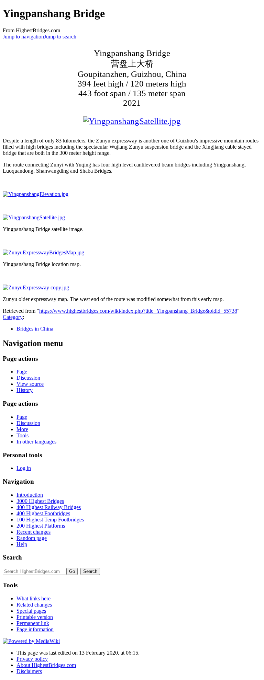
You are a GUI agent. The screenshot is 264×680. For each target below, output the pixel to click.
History (24, 390)
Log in (23, 468)
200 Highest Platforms (40, 526)
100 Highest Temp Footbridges (50, 519)
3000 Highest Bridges (40, 501)
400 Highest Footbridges (43, 513)
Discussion (28, 378)
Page (21, 371)
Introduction (29, 495)
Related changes (34, 605)
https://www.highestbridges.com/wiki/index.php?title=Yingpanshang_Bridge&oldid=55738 (138, 311)
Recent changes (33, 532)
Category (13, 317)
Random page (31, 538)
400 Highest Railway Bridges (48, 507)
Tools (22, 435)
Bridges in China (34, 329)
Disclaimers (29, 671)
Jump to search (60, 36)
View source (30, 384)
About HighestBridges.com (46, 665)
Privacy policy (32, 659)
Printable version (34, 617)
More (22, 429)
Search (12, 557)
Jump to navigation (23, 36)
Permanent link (32, 623)
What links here (33, 598)
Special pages (31, 611)
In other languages (36, 442)
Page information (35, 629)
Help (21, 544)
